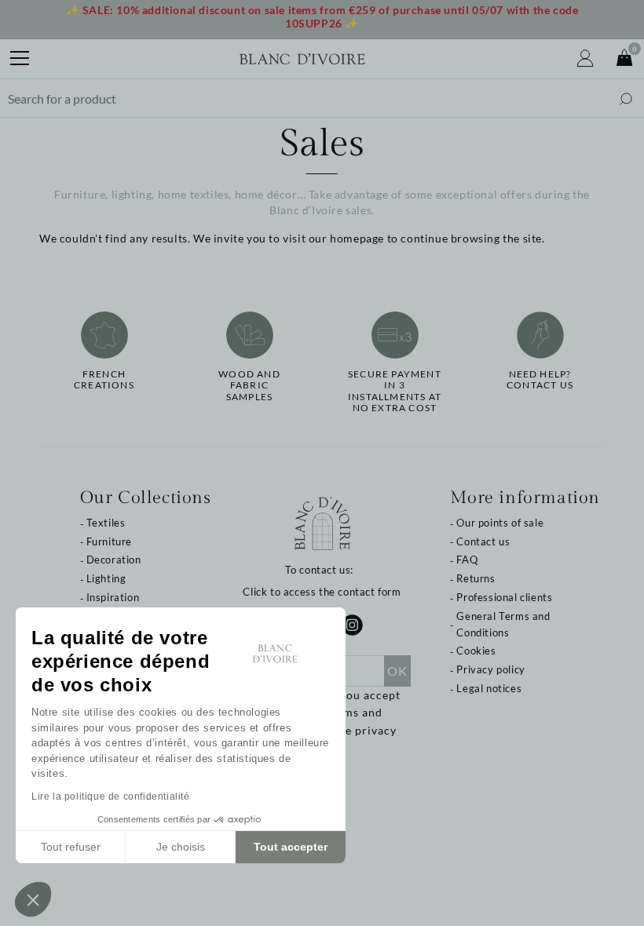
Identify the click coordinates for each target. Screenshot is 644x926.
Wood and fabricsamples (249, 386)
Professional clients (504, 597)
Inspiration (113, 597)
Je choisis (180, 846)
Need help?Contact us (540, 380)
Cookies (476, 650)
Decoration (113, 559)
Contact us (483, 541)
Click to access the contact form (322, 591)
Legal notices (488, 688)
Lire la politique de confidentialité (110, 796)
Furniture (109, 541)
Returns (475, 578)
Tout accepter (290, 846)
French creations (104, 380)
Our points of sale (499, 522)
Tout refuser (71, 846)
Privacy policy (490, 669)
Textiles (106, 522)
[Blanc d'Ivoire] (302, 58)
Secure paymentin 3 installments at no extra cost (394, 391)
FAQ (467, 559)
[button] (33, 899)
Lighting (106, 578)
